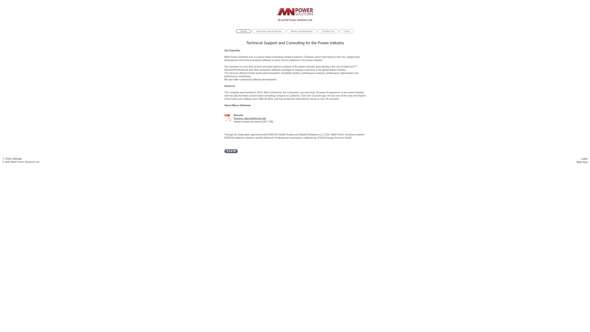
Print (8, 158)
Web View (582, 162)
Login (585, 158)
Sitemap (17, 158)
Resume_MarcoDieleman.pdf (250, 118)
